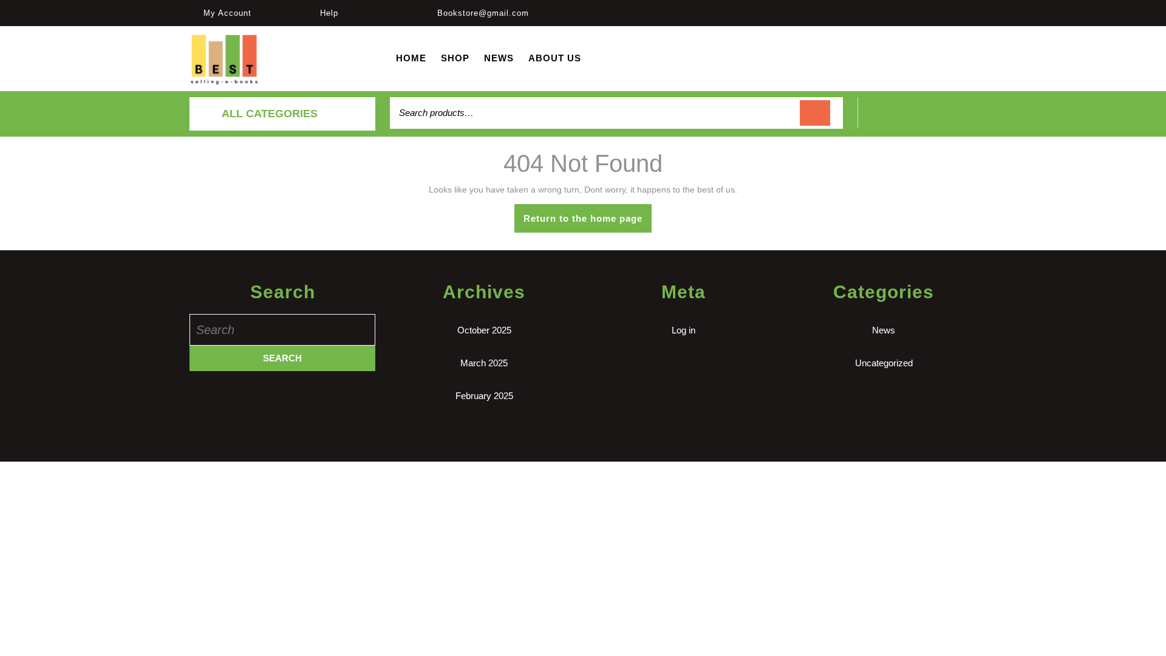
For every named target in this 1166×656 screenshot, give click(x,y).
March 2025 (484, 363)
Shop (455, 58)
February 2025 (484, 396)
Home (411, 58)
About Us (554, 58)
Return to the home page (587, 223)
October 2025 (484, 330)
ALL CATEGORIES (270, 114)
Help (329, 13)
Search (815, 113)
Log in (683, 330)
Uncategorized (884, 363)
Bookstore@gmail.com (483, 13)
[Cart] (917, 119)
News (499, 58)
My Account (227, 13)
